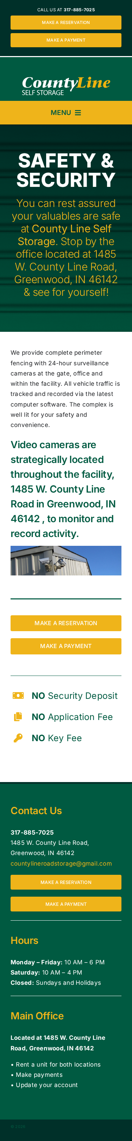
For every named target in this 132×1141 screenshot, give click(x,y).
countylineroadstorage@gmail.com (61, 863)
